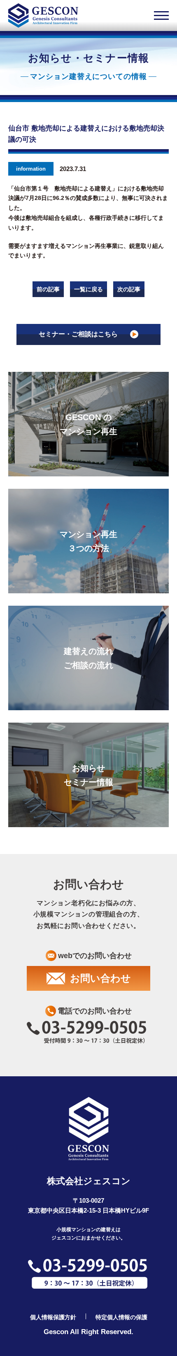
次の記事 (128, 289)
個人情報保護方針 (53, 1317)
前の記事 (48, 289)
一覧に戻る (88, 289)
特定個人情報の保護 (121, 1317)
